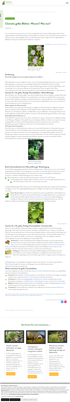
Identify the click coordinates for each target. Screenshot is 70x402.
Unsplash (65, 44)
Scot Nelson (35, 163)
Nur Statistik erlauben (15, 399)
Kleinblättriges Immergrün (42, 281)
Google (17, 396)
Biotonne (32, 249)
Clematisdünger (44, 171)
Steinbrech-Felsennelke (58, 281)
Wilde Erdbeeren (30, 281)
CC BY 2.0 (65, 72)
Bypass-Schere (15, 245)
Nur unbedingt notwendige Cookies (29, 399)
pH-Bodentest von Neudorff (42, 197)
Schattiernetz (60, 287)
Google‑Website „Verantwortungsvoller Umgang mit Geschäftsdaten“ (24, 394)
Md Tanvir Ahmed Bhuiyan (57, 44)
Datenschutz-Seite (5, 389)
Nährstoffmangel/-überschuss (50, 294)
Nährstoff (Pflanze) (16, 294)
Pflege (7, 257)
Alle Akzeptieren (5, 399)
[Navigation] (67, 3)
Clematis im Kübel (41, 271)
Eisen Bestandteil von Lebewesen (23, 295)
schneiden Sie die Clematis (53, 245)
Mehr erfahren (10, 374)
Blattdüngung (39, 295)
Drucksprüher (46, 179)
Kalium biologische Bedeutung (32, 294)
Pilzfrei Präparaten (10, 264)
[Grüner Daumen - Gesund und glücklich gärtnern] (8, 3)
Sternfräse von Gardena (28, 277)
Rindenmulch (38, 279)
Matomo (21, 396)
